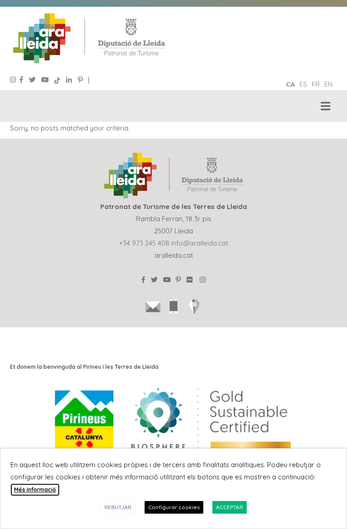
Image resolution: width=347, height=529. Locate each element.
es (303, 84)
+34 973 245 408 (144, 243)
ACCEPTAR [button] (229, 507)
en (328, 84)
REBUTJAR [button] (117, 507)
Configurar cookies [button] (174, 507)
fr (316, 84)
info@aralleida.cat (199, 243)
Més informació (35, 489)
